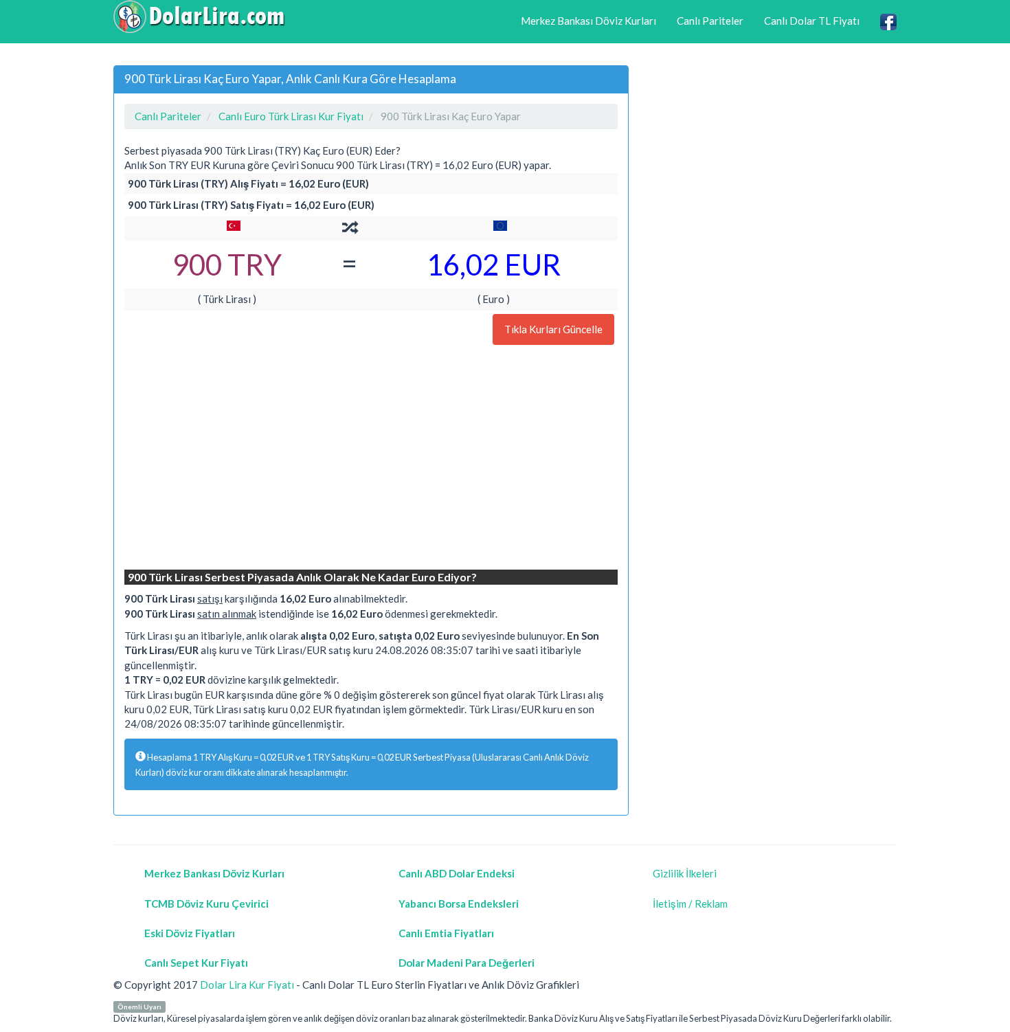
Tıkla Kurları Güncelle (553, 329)
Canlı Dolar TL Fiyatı (812, 20)
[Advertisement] (371, 459)
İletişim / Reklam (690, 903)
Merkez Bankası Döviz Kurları (588, 20)
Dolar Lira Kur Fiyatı (247, 984)
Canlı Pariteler (710, 20)
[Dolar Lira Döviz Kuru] (199, 16)
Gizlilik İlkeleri (685, 873)
